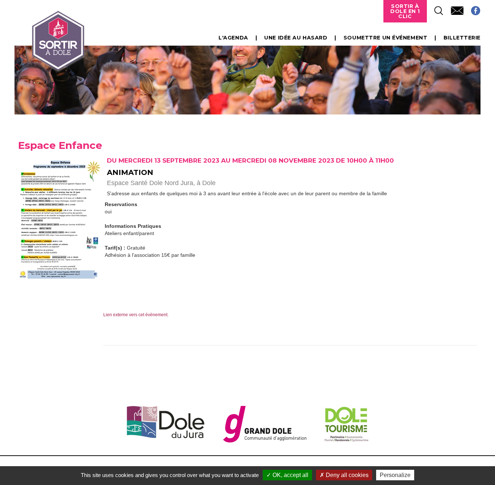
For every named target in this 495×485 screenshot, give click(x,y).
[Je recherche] (435, 8)
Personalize (395, 475)
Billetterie (462, 37)
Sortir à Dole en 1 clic (405, 11)
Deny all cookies (346, 475)
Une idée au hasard (295, 37)
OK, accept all (289, 475)
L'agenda (233, 37)
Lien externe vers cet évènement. (136, 314)
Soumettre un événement (385, 37)
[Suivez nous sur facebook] (472, 8)
